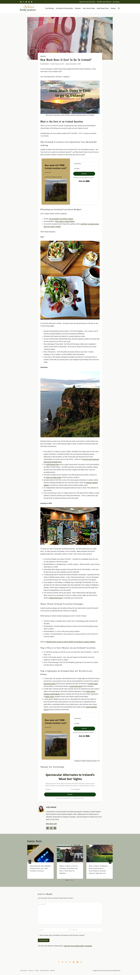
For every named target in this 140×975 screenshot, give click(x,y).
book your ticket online (53, 477)
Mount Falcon (49, 697)
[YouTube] (26, 2)
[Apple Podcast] (77, 962)
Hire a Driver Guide (89, 8)
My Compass (116, 2)
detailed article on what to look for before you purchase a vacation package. (71, 642)
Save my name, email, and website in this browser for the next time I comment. (62, 935)
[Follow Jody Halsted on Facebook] (47, 828)
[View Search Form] (118, 8)
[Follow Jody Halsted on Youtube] (54, 828)
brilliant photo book (55, 598)
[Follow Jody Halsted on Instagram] (51, 828)
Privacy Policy (23, 970)
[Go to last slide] (30, 862)
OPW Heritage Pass (52, 464)
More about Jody (51, 824)
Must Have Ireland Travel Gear (87, 2)
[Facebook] (21, 2)
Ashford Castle (93, 684)
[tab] (66, 880)
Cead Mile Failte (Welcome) (104, 2)
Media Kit (52, 970)
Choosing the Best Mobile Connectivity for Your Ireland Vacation (40, 868)
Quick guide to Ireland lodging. (65, 221)
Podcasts (78, 8)
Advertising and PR (44, 970)
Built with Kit (84, 181)
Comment (42, 904)
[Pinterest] (29, 2)
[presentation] (40, 853)
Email (74, 930)
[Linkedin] (31, 2)
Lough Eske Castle (76, 686)
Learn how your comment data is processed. (78, 946)
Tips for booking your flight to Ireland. (61, 219)
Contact (113, 8)
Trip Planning (49, 8)
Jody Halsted (45, 64)
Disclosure (30, 970)
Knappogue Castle (49, 684)
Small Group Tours (103, 8)
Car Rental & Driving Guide (64, 8)
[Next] (110, 862)
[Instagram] (23, 2)
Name (41, 930)
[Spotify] (73, 962)
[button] (56, 190)
